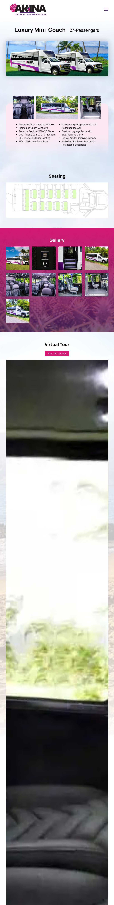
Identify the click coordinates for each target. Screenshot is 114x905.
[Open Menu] (106, 9)
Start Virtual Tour (57, 353)
